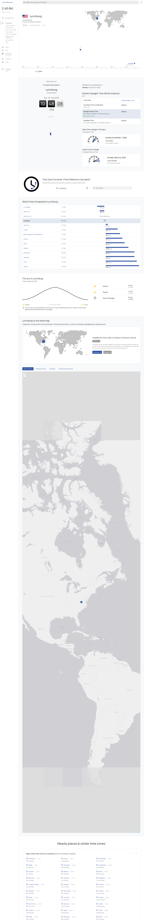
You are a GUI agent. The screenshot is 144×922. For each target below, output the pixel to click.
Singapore (26, 257)
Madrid (38, 234)
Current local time (10, 25)
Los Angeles (27, 207)
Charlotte (30, 871)
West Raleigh (101, 858)
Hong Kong (26, 253)
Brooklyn (99, 897)
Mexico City (27, 211)
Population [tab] (52, 369)
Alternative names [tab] (41, 369)
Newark (29, 897)
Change (8, 12)
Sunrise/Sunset (9, 40)
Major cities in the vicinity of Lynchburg (51, 854)
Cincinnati (100, 884)
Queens (99, 904)
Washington (65, 865)
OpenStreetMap (132, 832)
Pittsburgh (30, 878)
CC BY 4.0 (96, 341)
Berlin (25, 234)
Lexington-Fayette (32, 884)
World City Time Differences (9, 37)
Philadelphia (100, 878)
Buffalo (29, 917)
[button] (10, 50)
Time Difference (9, 27)
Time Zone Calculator (11, 34)
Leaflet (126, 832)
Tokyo (25, 262)
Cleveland (30, 891)
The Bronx (30, 910)
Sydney (26, 266)
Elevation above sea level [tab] (66, 369)
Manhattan (65, 904)
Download (97, 352)
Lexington (65, 884)
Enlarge (107, 352)
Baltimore (65, 871)
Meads (99, 871)
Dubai (25, 243)
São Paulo (26, 225)
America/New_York (128, 100)
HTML (51, 117)
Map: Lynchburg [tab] (28, 369)
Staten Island (66, 891)
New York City (27, 216)
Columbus (65, 878)
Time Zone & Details (10, 30)
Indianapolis (65, 917)
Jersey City (65, 897)
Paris (34, 234)
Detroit (99, 917)
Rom (41, 234)
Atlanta (64, 910)
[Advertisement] (67, 48)
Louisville (100, 891)
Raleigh (29, 865)
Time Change (9, 32)
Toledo (99, 910)
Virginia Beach (101, 865)
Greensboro (30, 858)
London (26, 230)
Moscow (26, 239)
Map (6, 42)
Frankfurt (29, 234)
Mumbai (26, 248)
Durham (64, 858)
